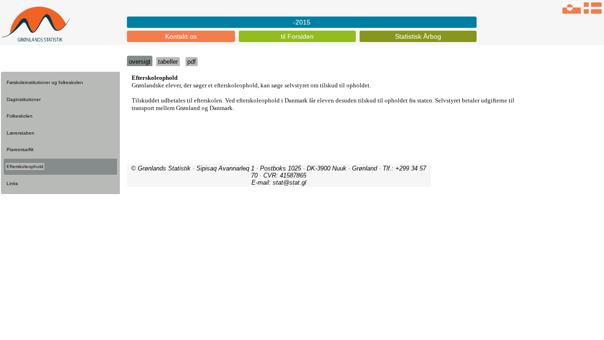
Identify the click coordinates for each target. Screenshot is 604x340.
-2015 (301, 22)
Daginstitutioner (24, 99)
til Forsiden (297, 36)
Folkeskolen (20, 116)
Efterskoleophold (25, 166)
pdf (191, 61)
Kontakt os (181, 36)
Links (12, 183)
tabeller (168, 61)
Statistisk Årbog (418, 36)
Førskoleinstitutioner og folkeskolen (45, 82)
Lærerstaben (20, 133)
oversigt (140, 61)
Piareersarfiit (20, 149)
